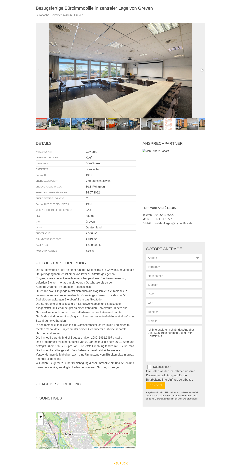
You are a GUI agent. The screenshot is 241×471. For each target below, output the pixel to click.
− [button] (41, 422)
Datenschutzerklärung (160, 375)
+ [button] (41, 417)
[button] (202, 70)
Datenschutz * (162, 366)
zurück (121, 463)
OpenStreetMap (117, 447)
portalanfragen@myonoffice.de (173, 223)
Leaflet (95, 447)
